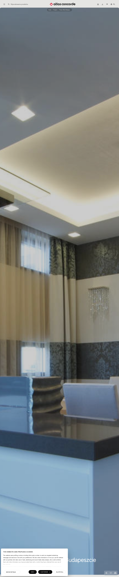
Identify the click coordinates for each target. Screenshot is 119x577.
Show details (11, 572)
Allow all (59, 572)
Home (49, 10)
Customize (44, 572)
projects (55, 10)
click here (48, 566)
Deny (32, 572)
